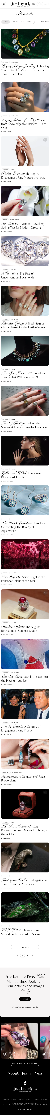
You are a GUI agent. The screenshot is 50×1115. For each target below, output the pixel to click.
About (13, 1073)
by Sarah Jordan (6, 331)
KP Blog (5, 219)
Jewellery (5, 62)
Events (14, 822)
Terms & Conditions (8, 1099)
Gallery (14, 269)
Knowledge (15, 62)
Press (37, 1073)
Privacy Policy (24, 1099)
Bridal (13, 169)
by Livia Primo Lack (7, 281)
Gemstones (6, 772)
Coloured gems (17, 772)
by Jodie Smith (5, 838)
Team (26, 1073)
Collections (15, 672)
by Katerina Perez (6, 231)
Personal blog (14, 219)
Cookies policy (41, 1099)
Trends (14, 369)
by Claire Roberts (6, 78)
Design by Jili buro (25, 1109)
